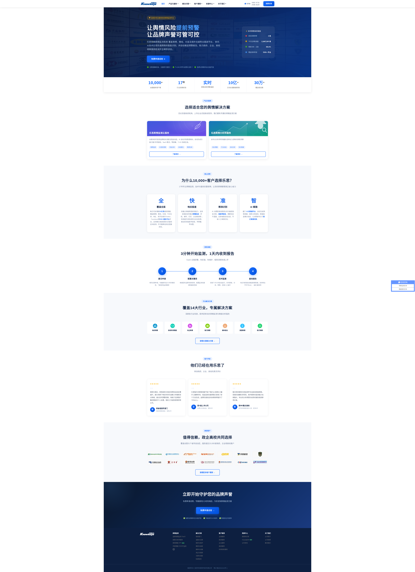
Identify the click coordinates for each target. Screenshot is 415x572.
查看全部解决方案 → (207, 341)
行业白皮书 (247, 540)
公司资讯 (245, 543)
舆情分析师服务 (178, 540)
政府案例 (222, 540)
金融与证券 (199, 540)
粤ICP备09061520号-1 (221, 568)
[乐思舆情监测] (149, 4)
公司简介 (268, 536)
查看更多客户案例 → (207, 472)
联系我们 (268, 543)
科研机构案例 (223, 549)
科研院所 (199, 559)
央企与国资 (199, 552)
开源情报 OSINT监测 (179, 546)
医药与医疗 (199, 543)
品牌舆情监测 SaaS (179, 536)
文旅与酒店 (199, 556)
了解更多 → (176, 154)
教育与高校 (199, 546)
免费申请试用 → (158, 59)
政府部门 (199, 536)
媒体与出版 (199, 549)
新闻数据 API (178, 543)
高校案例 (222, 546)
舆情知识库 (245, 536)
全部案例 (222, 536)
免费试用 (269, 3)
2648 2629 (255, 5)
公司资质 (268, 540)
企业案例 (222, 543)
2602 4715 (255, 2)
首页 (163, 4)
